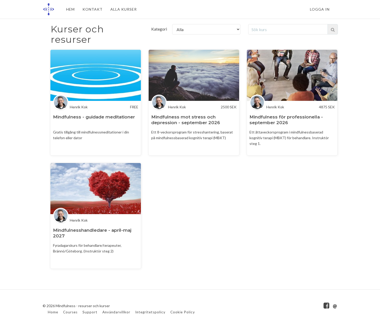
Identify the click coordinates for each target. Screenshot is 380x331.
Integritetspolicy (150, 312)
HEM (70, 9)
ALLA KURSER (123, 9)
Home (53, 312)
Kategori (159, 28)
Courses (70, 312)
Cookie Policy (182, 312)
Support (89, 312)
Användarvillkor (116, 312)
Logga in (320, 9)
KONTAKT (92, 9)
